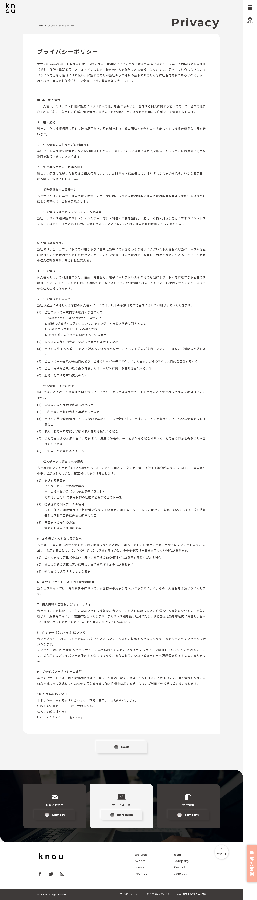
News (139, 867)
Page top (221, 853)
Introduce (125, 814)
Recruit (179, 867)
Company (181, 861)
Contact (58, 814)
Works (140, 861)
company (191, 814)
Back (125, 747)
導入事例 (251, 866)
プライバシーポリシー (61, 25)
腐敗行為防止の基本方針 (158, 894)
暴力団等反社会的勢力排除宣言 (191, 894)
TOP (40, 25)
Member (142, 873)
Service (141, 854)
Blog (177, 854)
